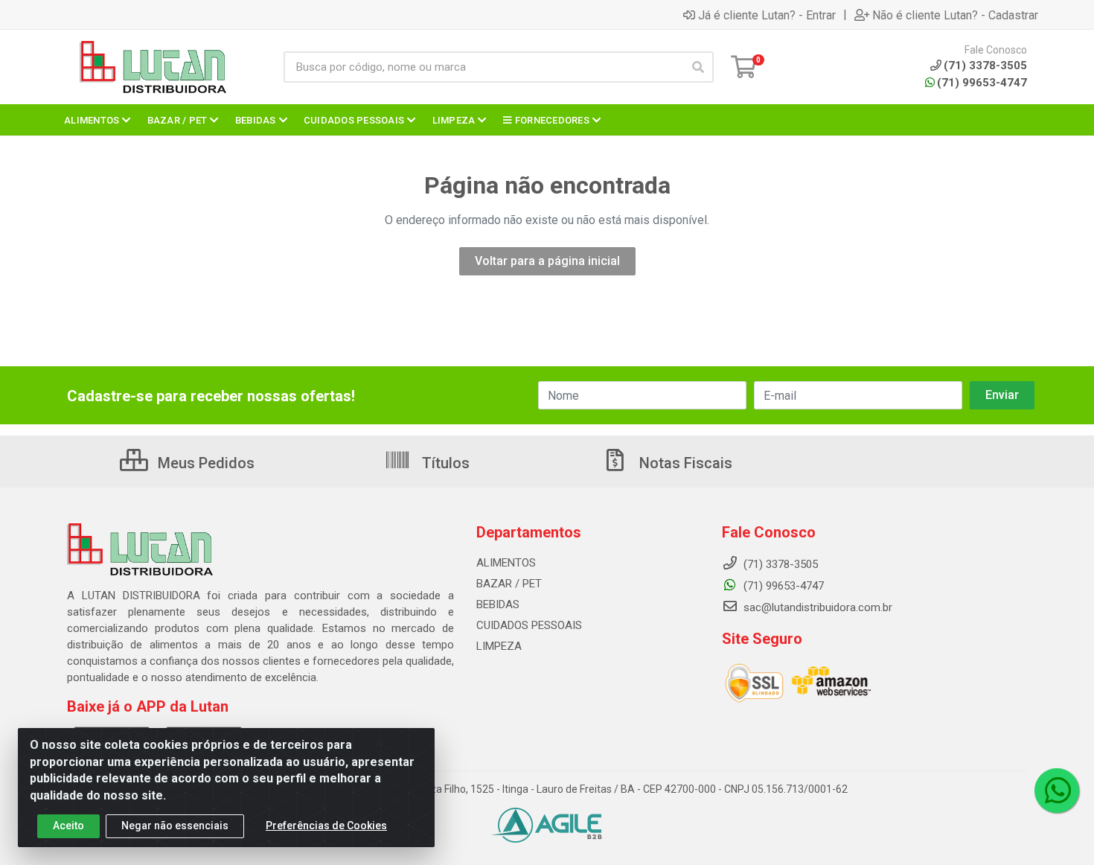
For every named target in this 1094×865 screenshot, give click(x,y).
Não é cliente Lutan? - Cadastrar (955, 15)
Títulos (444, 463)
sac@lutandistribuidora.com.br (816, 607)
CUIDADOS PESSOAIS (529, 625)
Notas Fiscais (684, 463)
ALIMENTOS (506, 562)
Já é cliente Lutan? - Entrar (767, 15)
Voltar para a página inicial (547, 261)
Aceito (68, 826)
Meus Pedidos (204, 463)
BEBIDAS (497, 604)
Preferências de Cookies (326, 826)
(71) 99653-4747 (982, 82)
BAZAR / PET (509, 583)
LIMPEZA (499, 646)
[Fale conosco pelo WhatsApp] (1056, 790)
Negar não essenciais (174, 826)
